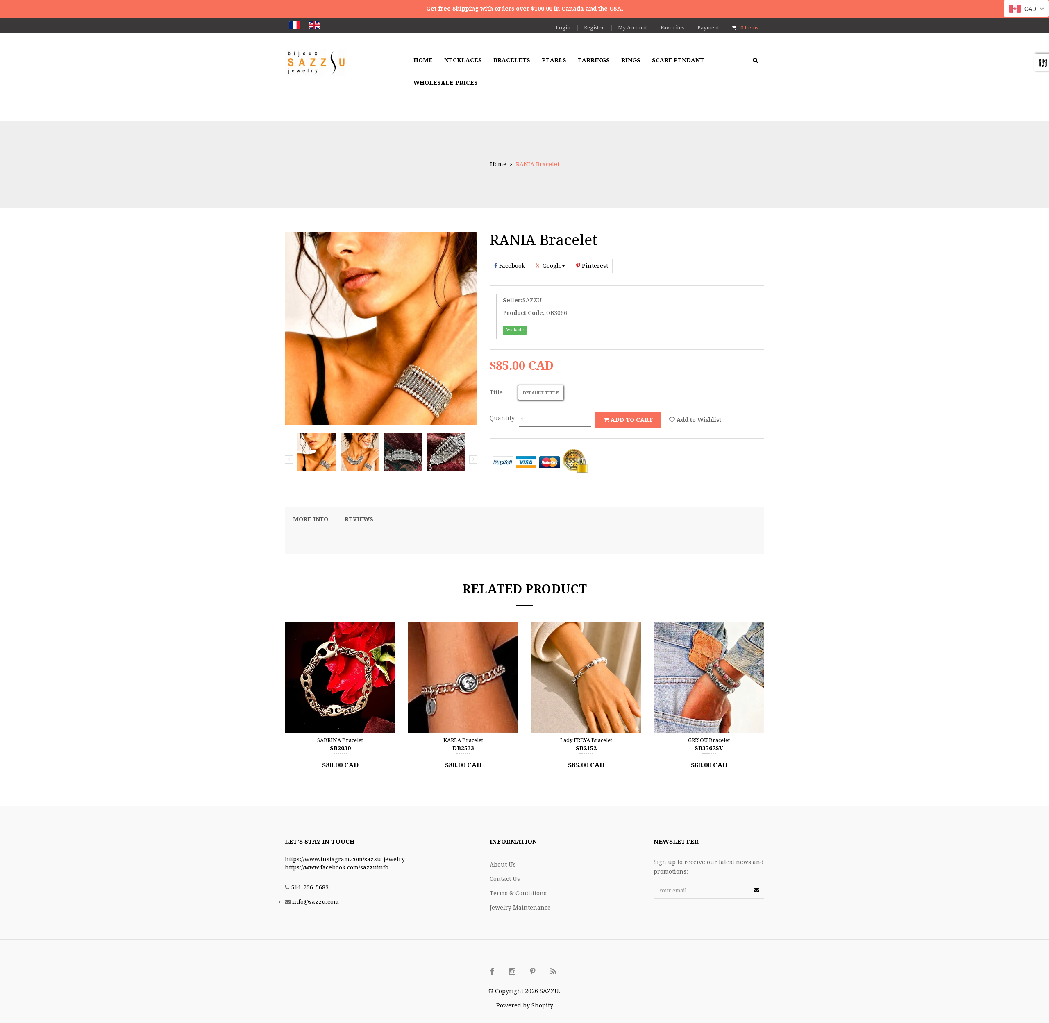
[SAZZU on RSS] (553, 971)
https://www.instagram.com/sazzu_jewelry (345, 859)
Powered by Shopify (524, 1005)
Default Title (541, 393)
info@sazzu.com (315, 902)
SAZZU (532, 300)
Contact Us (505, 879)
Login (563, 28)
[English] (314, 25)
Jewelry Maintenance (520, 907)
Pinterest (594, 266)
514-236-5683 (310, 887)
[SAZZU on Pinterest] (532, 971)
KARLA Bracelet (463, 740)
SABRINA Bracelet (340, 740)
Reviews (359, 519)
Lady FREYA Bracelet (586, 740)
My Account (632, 28)
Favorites (672, 28)
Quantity (502, 418)
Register (594, 28)
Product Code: (524, 313)
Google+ (553, 266)
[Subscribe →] (756, 890)
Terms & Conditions (518, 893)
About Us (503, 864)
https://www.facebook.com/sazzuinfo (336, 867)
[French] (294, 25)
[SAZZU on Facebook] (491, 971)
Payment (708, 28)
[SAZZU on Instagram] (512, 971)
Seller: (512, 300)
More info (310, 519)
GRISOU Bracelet (709, 740)
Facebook (511, 266)
